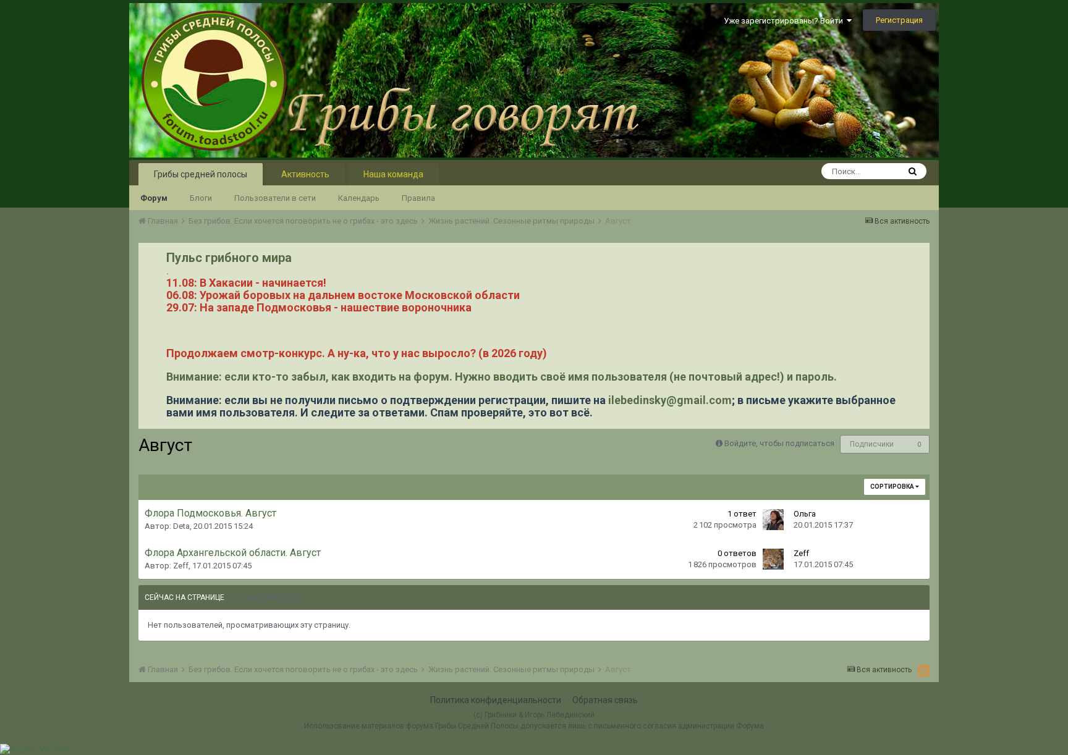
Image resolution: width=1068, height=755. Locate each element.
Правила (418, 198)
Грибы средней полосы (200, 174)
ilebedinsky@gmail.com (670, 400)
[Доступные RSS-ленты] (924, 670)
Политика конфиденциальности (495, 700)
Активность (305, 174)
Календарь (358, 198)
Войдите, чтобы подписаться (779, 443)
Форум (153, 198)
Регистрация (899, 20)
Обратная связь (605, 700)
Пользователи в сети (275, 198)
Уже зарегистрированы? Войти (785, 20)
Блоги (201, 198)
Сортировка (892, 486)
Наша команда (393, 174)
